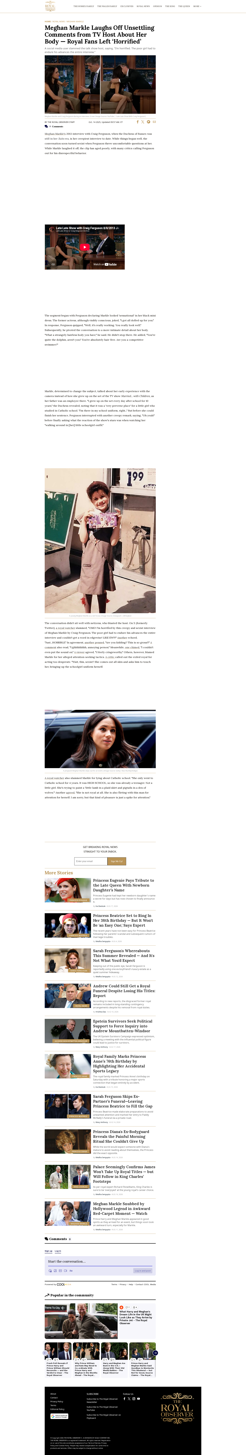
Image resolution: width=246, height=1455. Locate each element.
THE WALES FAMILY (107, 6)
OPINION (157, 6)
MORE (196, 6)
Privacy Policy (56, 1401)
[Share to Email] (153, 122)
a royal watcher (65, 628)
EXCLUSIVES (126, 6)
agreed (70, 792)
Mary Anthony (102, 1047)
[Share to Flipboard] (147, 122)
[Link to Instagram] (133, 1399)
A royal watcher (54, 778)
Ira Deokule (100, 906)
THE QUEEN (184, 6)
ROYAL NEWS (143, 6)
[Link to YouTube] (138, 1399)
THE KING (170, 6)
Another (122, 637)
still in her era (57, 138)
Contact (54, 1397)
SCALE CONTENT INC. (102, 1438)
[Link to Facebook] (124, 1399)
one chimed (132, 647)
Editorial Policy (57, 1409)
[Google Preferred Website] (59, 1418)
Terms (53, 1405)
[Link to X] (129, 1399)
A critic (110, 657)
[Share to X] (141, 122)
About (53, 1393)
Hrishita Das (101, 1011)
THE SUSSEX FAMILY (84, 6)
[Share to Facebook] (138, 122)
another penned (94, 642)
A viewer (79, 652)
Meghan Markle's (55, 133)
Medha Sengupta (103, 941)
